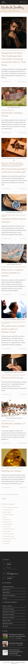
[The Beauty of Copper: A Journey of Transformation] (5, 636)
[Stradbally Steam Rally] (5, 644)
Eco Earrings (6, 526)
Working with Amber (11, 471)
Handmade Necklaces (9, 529)
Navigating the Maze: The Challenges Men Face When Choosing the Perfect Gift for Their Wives (13, 59)
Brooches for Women (8, 617)
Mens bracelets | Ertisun (9, 538)
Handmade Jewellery (19, 50)
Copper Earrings (7, 521)
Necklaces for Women (9, 611)
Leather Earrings (7, 524)
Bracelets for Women (8, 614)
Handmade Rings (7, 509)
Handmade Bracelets (8, 533)
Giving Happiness (6, 50)
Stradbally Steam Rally (16, 643)
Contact (5, 598)
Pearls (4, 517)
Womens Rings (7, 512)
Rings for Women (7, 606)
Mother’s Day (5, 323)
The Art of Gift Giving (12, 378)
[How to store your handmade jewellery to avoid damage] (5, 652)
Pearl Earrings (7, 519)
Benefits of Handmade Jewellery (11, 162)
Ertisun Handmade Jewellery (10, 507)
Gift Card (5, 626)
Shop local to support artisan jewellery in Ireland (12, 273)
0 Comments (18, 638)
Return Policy (6, 589)
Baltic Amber (5, 468)
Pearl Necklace (7, 531)
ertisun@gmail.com (12, 574)
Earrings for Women (8, 609)
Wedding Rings (7, 541)
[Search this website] (14, 498)
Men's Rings (6, 543)
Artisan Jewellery (6, 267)
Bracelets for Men (8, 623)
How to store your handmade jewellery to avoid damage (16, 651)
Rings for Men (7, 620)
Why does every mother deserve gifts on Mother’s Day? (13, 329)
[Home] (1, 11)
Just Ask (9, 578)
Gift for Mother (14, 165)
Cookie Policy (6, 592)
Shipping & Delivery (8, 586)
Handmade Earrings (8, 514)
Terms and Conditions (9, 595)
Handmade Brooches (8, 536)
